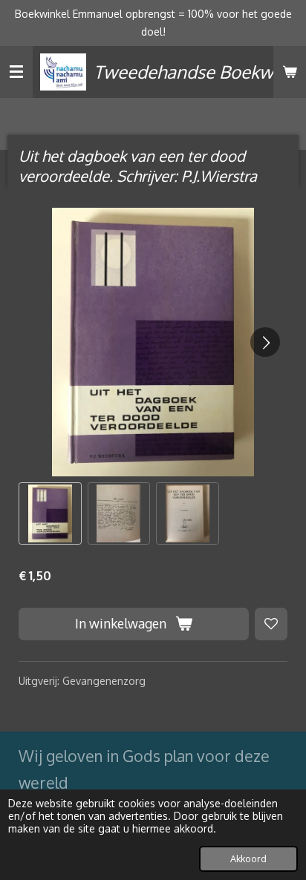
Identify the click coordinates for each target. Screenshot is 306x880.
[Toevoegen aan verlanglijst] (271, 624)
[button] (50, 513)
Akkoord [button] (248, 858)
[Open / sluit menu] (16, 72)
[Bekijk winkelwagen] (289, 72)
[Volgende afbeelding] (265, 342)
